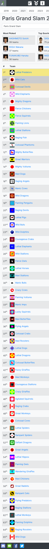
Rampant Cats (22, 493)
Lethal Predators (23, 72)
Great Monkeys (22, 413)
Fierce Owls (21, 261)
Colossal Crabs (22, 333)
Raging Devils (22, 210)
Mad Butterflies (22, 319)
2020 (14, 11)
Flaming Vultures (23, 297)
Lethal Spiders (22, 428)
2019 (6, 11)
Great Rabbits (22, 486)
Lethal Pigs (20, 217)
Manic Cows (21, 188)
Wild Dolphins (22, 232)
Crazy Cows (21, 290)
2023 (40, 11)
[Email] (9, 546)
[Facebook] (16, 546)
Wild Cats (20, 79)
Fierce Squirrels (23, 115)
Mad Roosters (22, 340)
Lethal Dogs (21, 348)
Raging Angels (22, 181)
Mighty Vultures (23, 166)
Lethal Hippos (22, 457)
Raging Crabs (22, 406)
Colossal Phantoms (24, 144)
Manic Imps (21, 304)
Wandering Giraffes (24, 471)
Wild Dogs (20, 536)
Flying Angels (21, 326)
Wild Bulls (20, 224)
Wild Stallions (22, 253)
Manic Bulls (20, 282)
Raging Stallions (23, 507)
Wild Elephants (22, 94)
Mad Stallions (22, 275)
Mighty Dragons (23, 101)
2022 (31, 11)
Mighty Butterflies (24, 152)
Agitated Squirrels (24, 398)
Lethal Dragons (22, 355)
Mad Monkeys (22, 377)
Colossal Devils (22, 86)
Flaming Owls (21, 464)
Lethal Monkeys (23, 515)
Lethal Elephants (23, 246)
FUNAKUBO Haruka (18, 55)
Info (42, 3)
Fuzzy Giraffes (22, 369)
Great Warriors (22, 159)
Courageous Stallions (25, 384)
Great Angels (21, 449)
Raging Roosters (23, 529)
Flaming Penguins (24, 203)
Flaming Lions (22, 123)
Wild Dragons (22, 195)
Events (30, 3)
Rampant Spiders (23, 435)
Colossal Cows (22, 420)
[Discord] (3, 546)
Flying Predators (23, 500)
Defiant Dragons (23, 442)
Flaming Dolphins (23, 522)
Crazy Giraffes (22, 391)
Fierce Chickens (23, 108)
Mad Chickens (22, 478)
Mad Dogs (20, 173)
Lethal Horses (22, 268)
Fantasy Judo (3, 3)
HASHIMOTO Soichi (18, 38)
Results (36, 3)
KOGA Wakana (16, 47)
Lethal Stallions (22, 130)
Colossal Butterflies (25, 362)
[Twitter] (22, 546)
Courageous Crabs (24, 239)
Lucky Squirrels (22, 311)
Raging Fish (21, 137)
